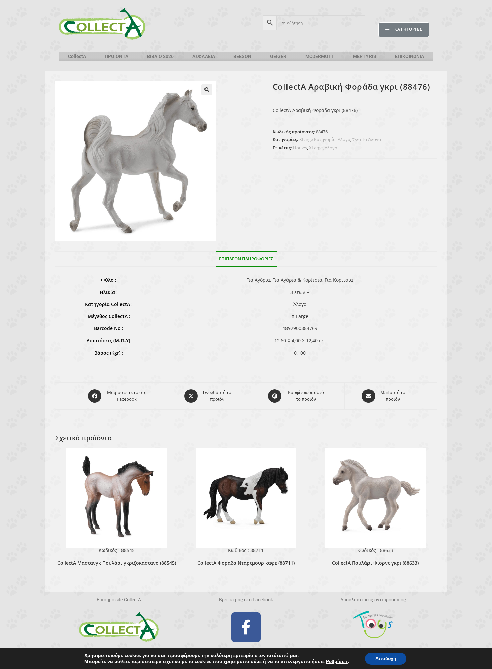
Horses (300, 148)
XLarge (316, 148)
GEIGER (278, 56)
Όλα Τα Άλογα (366, 139)
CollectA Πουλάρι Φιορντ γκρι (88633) (375, 563)
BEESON (242, 56)
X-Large (300, 316)
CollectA (77, 56)
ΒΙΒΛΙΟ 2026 (160, 56)
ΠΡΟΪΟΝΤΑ (116, 56)
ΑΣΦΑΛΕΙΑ (203, 56)
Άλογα (344, 139)
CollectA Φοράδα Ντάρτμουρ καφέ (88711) (246, 563)
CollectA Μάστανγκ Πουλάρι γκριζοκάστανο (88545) (116, 563)
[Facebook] (246, 627)
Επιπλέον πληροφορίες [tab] (246, 259)
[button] (206, 89)
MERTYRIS (364, 56)
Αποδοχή (385, 658)
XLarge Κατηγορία (317, 139)
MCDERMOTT (319, 56)
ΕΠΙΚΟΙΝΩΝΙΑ (409, 56)
